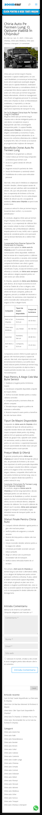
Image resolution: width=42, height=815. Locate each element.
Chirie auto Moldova (18, 41)
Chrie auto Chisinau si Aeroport (15, 805)
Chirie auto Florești (11, 780)
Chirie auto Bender (11, 742)
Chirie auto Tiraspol (11, 801)
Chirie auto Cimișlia (11, 767)
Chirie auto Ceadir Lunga (13, 760)
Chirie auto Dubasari (11, 774)
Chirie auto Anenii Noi (12, 732)
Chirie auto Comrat (11, 770)
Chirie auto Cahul (10, 749)
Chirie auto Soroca (10, 798)
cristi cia (9, 38)
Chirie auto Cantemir (11, 756)
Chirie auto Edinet (10, 777)
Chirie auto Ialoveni (11, 787)
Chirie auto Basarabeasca (13, 739)
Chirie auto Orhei (10, 794)
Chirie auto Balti (10, 735)
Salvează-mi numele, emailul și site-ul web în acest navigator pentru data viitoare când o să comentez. (20, 661)
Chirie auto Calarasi (11, 753)
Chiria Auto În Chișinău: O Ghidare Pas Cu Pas (20, 717)
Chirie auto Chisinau (11, 763)
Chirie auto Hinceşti (11, 784)
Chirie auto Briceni (10, 746)
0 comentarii (24, 43)
